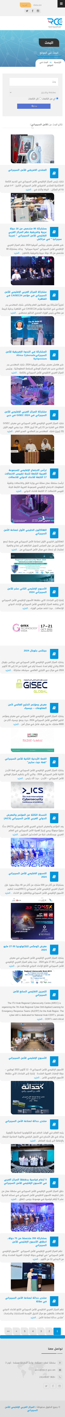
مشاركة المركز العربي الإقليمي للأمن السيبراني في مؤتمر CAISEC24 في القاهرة (25, 295)
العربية (24, 5)
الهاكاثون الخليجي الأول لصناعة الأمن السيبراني (25, 532)
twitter (46, 1386)
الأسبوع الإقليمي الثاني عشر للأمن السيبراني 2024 (27, 590)
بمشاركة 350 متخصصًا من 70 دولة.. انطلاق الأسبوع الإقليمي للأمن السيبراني (27, 1242)
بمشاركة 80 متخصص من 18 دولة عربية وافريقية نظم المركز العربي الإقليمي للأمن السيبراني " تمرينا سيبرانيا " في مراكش (35, 233)
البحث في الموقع (46, 63)
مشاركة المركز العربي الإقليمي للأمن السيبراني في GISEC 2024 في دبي (25, 414)
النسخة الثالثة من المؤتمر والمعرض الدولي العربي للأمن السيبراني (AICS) (25, 817)
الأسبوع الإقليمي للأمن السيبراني (27, 1058)
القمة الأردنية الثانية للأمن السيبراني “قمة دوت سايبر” (26, 761)
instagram (59, 1386)
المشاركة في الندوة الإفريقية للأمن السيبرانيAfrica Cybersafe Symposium (26, 355)
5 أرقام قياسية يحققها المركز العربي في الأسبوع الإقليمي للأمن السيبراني (25, 1181)
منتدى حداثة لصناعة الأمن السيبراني (26, 1121)
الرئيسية (57, 62)
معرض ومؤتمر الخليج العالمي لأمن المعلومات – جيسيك (27, 706)
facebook (53, 1386)
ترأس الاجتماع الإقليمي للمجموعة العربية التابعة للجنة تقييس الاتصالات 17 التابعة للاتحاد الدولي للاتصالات (26, 473)
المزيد (28, 189)
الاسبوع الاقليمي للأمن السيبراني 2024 (27, 875)
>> (8, 1331)
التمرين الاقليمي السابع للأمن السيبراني (30, 993)
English (38, 5)
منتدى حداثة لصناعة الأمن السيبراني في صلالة (26, 1300)
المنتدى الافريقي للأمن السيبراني (27, 170)
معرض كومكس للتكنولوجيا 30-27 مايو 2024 (25, 948)
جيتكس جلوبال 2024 (35, 650)
